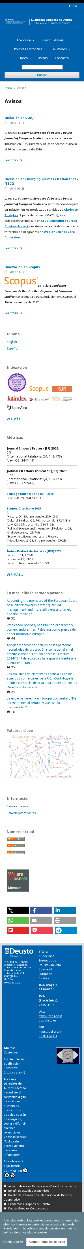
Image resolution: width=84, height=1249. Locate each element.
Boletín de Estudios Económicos (29, 1191)
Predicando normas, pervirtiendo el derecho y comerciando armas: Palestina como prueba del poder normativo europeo (41, 629)
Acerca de (24, 40)
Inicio (8, 88)
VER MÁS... (15, 419)
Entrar (73, 6)
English (12, 342)
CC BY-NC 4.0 (13, 1171)
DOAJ (25, 144)
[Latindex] (17, 402)
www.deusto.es (13, 982)
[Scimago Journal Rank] (63, 393)
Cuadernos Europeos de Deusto (29, 1204)
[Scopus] (40, 393)
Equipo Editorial (53, 40)
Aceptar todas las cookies (47, 1241)
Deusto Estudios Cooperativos (28, 1208)
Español (12, 348)
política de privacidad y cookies (25, 1232)
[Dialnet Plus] (40, 402)
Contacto (62, 58)
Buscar (42, 75)
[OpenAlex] (17, 411)
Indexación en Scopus (22, 267)
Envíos (23, 58)
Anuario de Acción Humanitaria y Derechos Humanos (42, 1186)
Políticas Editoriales (28, 49)
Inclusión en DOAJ (19, 118)
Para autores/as (17, 806)
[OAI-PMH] (68, 1063)
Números (60, 49)
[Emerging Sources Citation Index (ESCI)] (17, 393)
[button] (18, 910)
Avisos (43, 58)
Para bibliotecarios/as (21, 813)
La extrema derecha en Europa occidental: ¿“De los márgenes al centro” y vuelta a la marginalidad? (41, 702)
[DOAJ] (63, 402)
